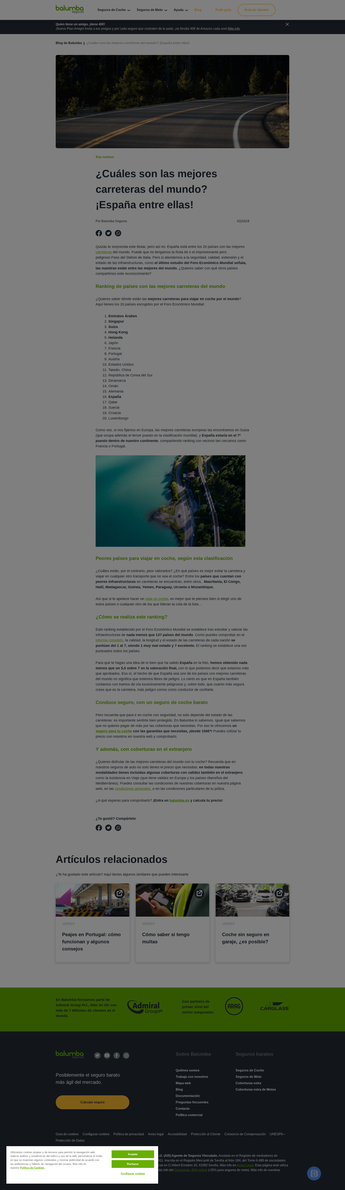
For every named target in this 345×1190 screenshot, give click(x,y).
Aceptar (133, 1154)
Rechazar (133, 1164)
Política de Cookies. (32, 1167)
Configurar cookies (133, 1173)
